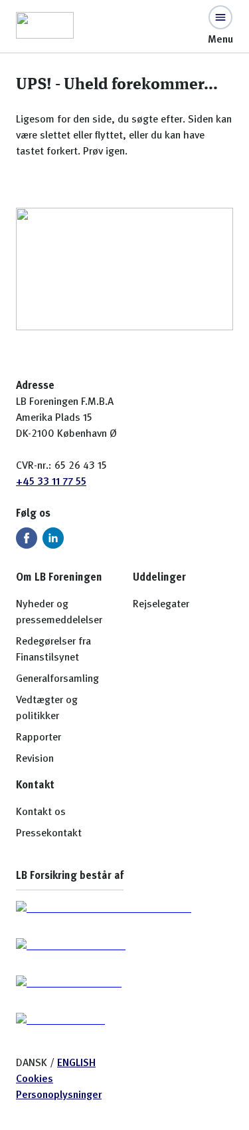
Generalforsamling (57, 679)
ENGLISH (76, 1063)
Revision (35, 759)
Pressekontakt (49, 833)
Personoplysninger (59, 1095)
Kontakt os (41, 812)
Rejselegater (161, 604)
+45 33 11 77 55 (51, 482)
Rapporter (38, 737)
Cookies (34, 1079)
